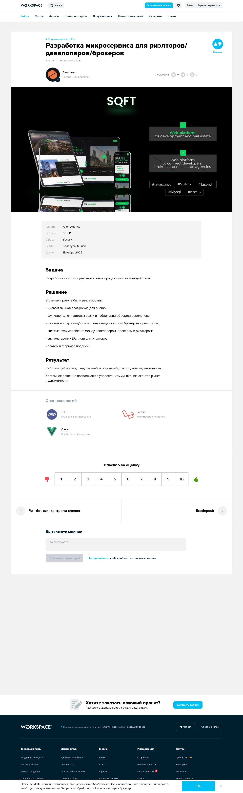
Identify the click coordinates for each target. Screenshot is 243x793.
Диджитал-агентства (72, 757)
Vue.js (65, 429)
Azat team (69, 72)
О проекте (143, 757)
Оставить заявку (188, 705)
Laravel (141, 412)
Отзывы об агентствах (73, 771)
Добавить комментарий (64, 558)
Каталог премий (184, 778)
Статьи (39, 16)
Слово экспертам (75, 16)
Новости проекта (146, 764)
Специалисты (68, 764)
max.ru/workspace (136, 726)
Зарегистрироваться (209, 5)
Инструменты (183, 764)
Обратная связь (210, 726)
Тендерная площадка (32, 757)
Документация (102, 16)
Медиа (57, 5)
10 (181, 477)
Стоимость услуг (70, 778)
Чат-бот (186, 726)
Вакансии (181, 771)
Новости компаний (130, 16)
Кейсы (25, 16)
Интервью (155, 16)
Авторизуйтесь (98, 558)
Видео (172, 16)
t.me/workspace (111, 726)
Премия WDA (183, 757)
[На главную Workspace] (36, 727)
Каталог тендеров (30, 771)
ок (198, 786)
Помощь (141, 778)
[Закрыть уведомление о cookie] (221, 786)
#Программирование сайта (60, 39)
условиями (83, 784)
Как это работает (30, 764)
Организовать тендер (159, 5)
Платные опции (145, 771)
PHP (63, 412)
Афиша (54, 16)
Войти (190, 5)
